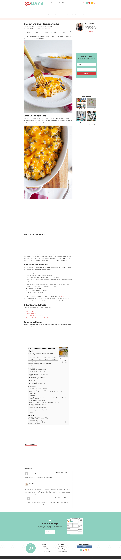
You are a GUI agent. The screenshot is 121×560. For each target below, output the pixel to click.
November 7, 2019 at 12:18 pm (61, 472)
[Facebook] (87, 3)
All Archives (27, 444)
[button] (61, 361)
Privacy (64, 2)
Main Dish (32, 444)
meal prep (63, 296)
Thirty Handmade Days (34, 4)
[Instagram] (92, 3)
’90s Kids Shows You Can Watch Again (81, 109)
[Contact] (94, 3)
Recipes (35, 444)
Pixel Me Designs (95, 557)
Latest (52, 2)
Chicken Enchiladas (31, 313)
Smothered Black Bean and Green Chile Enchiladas (39, 318)
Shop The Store (46, 551)
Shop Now (50, 532)
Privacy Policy (45, 549)
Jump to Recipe (49, 26)
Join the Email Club (85, 546)
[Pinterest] (89, 3)
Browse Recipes (62, 549)
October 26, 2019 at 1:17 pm (60, 497)
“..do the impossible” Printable (91, 109)
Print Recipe (64, 358)
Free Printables (62, 546)
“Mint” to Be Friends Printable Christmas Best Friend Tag (91, 123)
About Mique (58, 2)
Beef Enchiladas (30, 311)
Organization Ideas (63, 551)
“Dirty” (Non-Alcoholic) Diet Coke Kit (81, 123)
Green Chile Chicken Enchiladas (34, 315)
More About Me (89, 31)
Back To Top (36, 557)
